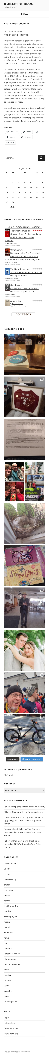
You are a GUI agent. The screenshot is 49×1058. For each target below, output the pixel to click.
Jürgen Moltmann (11, 243)
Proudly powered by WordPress (17, 1052)
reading (7, 975)
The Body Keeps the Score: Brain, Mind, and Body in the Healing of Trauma (26, 272)
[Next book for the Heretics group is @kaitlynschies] (24, 354)
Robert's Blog (19, 4)
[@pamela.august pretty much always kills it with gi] (24, 397)
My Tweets (9, 775)
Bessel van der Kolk (12, 278)
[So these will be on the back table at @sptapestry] (24, 565)
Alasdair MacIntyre (17, 304)
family (7, 895)
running (7, 980)
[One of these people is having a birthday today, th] (24, 650)
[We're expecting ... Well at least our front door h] (24, 523)
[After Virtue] (7, 305)
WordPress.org (11, 1034)
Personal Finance (12, 954)
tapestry (8, 991)
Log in (7, 1018)
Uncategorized (11, 1001)
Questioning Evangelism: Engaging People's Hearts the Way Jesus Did (24, 288)
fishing (7, 901)
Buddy (7, 869)
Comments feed (11, 1028)
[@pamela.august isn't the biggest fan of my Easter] (24, 607)
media (7, 922)
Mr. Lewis (8, 932)
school (7, 986)
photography (10, 959)
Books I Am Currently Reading (23, 227)
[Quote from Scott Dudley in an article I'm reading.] (24, 439)
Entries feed (9, 1023)
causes (7, 874)
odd (5, 943)
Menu (25, 14)
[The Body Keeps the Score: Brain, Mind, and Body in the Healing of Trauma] (7, 275)
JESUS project (10, 916)
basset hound (10, 863)
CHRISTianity (10, 879)
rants (6, 970)
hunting (7, 911)
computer (8, 890)
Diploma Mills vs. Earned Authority (29, 807)
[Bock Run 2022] (24, 692)
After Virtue (15, 301)
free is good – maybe (16, 34)
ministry (8, 927)
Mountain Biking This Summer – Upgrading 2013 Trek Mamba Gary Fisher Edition (23, 820)
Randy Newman (11, 294)
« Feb (12, 207)
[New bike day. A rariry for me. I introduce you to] (24, 734)
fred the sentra (11, 906)
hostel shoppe (14, 92)
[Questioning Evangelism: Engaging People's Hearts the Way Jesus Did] (7, 291)
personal (8, 948)
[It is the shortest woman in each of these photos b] (24, 481)
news (6, 938)
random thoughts (12, 964)
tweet (6, 996)
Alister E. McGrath (11, 262)
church (7, 885)
